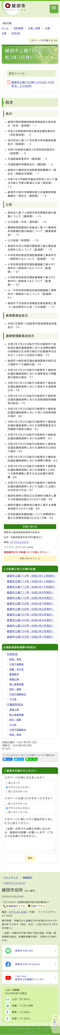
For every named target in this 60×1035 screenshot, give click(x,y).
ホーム (5, 28)
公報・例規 (34, 28)
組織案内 (27, 877)
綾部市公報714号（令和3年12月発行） (31, 576)
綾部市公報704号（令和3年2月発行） (30, 631)
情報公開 (14, 679)
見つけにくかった (18, 812)
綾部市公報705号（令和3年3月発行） (30, 626)
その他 (13, 699)
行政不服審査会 (17, 694)
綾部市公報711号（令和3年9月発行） (30, 592)
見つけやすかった (18, 804)
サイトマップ (11, 877)
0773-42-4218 (19, 542)
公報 (47, 28)
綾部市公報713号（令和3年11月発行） (31, 581)
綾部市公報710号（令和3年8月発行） (30, 598)
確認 (30, 858)
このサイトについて (14, 883)
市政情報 (18, 28)
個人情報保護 (16, 684)
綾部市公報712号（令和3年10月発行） (31, 587)
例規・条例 (15, 659)
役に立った (14, 783)
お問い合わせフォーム (30, 558)
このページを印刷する (41, 40)
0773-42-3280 (18, 912)
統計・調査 (15, 689)
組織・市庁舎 (16, 669)
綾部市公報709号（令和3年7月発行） (30, 603)
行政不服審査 (16, 664)
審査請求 (14, 674)
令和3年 (15, 33)
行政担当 (12, 654)
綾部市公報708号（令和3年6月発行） (30, 609)
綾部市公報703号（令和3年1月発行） (30, 637)
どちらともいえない (19, 787)
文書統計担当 (15, 704)
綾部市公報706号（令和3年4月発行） (30, 620)
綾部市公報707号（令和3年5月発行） (30, 614)
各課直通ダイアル (16, 906)
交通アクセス (38, 906)
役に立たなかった (18, 791)
